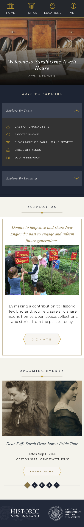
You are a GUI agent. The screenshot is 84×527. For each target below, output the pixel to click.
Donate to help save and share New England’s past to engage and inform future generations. (42, 233)
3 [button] (42, 485)
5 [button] (57, 485)
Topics (31, 12)
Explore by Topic (19, 110)
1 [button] (27, 485)
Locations (52, 12)
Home (10, 12)
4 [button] (49, 485)
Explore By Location (21, 178)
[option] (42, 430)
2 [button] (35, 485)
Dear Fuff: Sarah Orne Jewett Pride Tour (42, 443)
